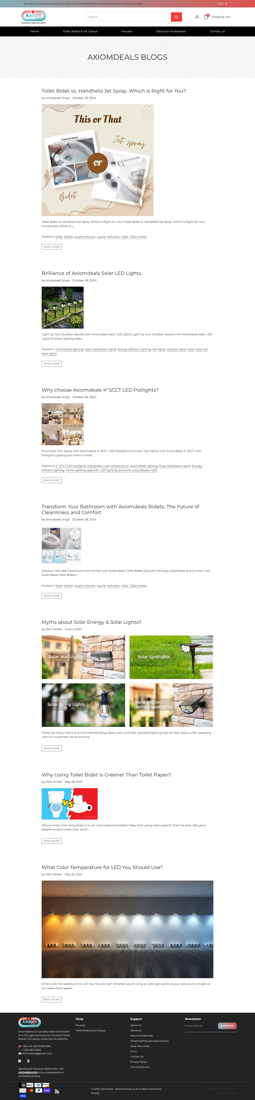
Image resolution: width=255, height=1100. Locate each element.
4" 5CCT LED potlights (70, 466)
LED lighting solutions (115, 470)
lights (162, 349)
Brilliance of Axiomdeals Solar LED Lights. (92, 273)
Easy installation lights (100, 349)
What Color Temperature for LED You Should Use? (102, 867)
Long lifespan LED (144, 470)
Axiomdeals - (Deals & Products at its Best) (123, 1088)
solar (191, 349)
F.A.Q (133, 1051)
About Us (135, 1025)
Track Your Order (140, 1046)
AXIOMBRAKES (28, 1072)
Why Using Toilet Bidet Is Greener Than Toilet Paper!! (106, 775)
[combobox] (133, 17)
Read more (52, 246)
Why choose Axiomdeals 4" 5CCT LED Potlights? (100, 390)
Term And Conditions (222, 1088)
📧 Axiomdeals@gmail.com (35, 1053)
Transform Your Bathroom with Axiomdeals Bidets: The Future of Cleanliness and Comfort (120, 509)
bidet (59, 236)
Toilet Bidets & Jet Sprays (91, 1030)
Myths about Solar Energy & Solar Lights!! (91, 622)
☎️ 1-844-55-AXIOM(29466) (34, 1046)
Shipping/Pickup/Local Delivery (149, 1040)
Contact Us (136, 1056)
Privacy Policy (138, 1061)
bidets (68, 236)
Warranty (135, 1030)
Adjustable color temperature (108, 466)
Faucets (80, 1025)
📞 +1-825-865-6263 (29, 1049)
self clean (113, 236)
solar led (202, 349)
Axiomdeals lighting (69, 349)
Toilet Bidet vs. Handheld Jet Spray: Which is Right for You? (114, 91)
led (155, 349)
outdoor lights (176, 349)
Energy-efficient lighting (134, 349)
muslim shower (84, 236)
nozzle (101, 236)
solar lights (49, 353)
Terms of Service (140, 1066)
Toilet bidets (138, 236)
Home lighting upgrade (82, 470)
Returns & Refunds (141, 1035)
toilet (124, 236)
